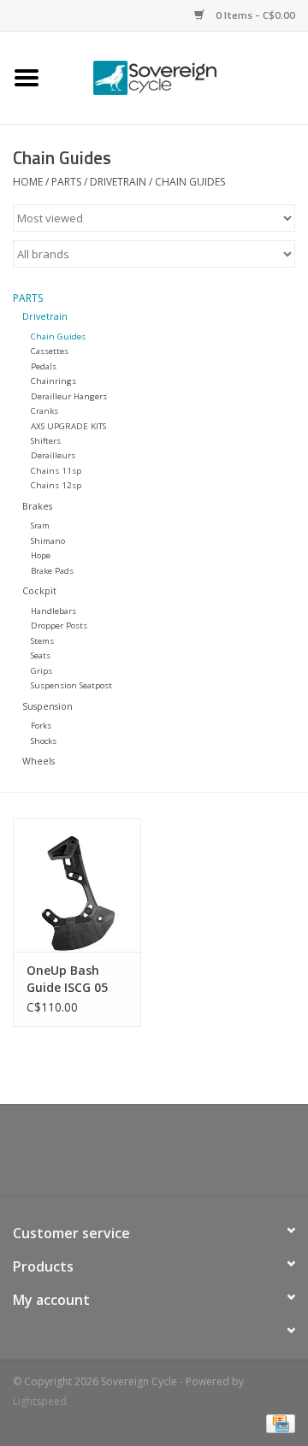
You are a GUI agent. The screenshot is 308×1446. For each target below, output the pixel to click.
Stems (42, 640)
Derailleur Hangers (69, 396)
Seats (40, 655)
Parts (66, 181)
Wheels (38, 760)
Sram (40, 525)
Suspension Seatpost (71, 685)
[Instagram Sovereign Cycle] (184, 1156)
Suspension (47, 705)
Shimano (48, 540)
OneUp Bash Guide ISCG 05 (67, 978)
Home (28, 181)
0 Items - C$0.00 (254, 15)
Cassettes (49, 351)
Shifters (46, 440)
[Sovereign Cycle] (180, 77)
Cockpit (39, 590)
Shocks (43, 741)
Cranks (44, 410)
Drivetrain (118, 181)
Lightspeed (40, 1401)
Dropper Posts (59, 625)
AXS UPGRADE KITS (68, 426)
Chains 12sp (56, 485)
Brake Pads (52, 570)
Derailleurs (53, 455)
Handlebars (53, 611)
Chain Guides (190, 181)
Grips (41, 670)
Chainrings (53, 381)
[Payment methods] (277, 1422)
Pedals (43, 366)
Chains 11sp (56, 470)
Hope (40, 555)
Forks (41, 725)
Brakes (37, 505)
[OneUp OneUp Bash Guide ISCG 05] (77, 885)
